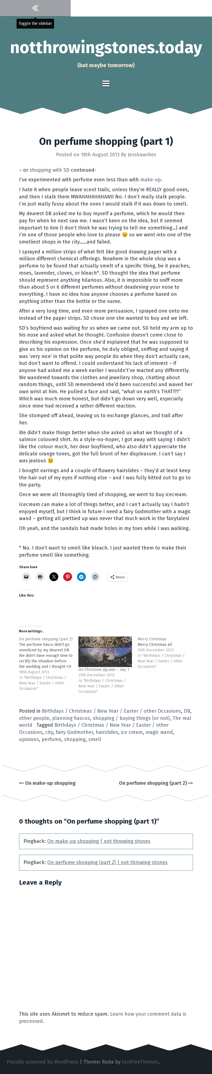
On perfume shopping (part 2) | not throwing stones (107, 862)
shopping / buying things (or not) (131, 718)
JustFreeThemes (140, 1062)
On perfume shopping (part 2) (153, 783)
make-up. (151, 180)
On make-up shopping (50, 783)
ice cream (132, 732)
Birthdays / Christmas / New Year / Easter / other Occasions (111, 711)
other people (34, 718)
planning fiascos (71, 718)
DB (187, 711)
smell (94, 739)
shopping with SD (50, 170)
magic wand (159, 732)
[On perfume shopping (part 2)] (48, 664)
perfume (51, 739)
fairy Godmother (74, 732)
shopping (75, 739)
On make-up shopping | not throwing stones (98, 841)
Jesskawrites (142, 155)
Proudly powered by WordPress (42, 1062)
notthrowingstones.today (106, 48)
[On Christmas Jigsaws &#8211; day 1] (105, 651)
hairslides (107, 732)
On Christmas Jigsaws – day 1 (103, 669)
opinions (29, 739)
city (49, 732)
